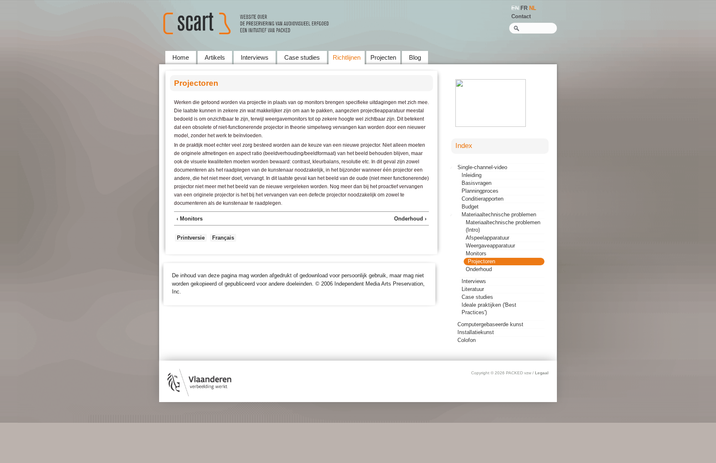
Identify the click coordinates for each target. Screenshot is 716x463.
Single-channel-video (482, 167)
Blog (415, 57)
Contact (521, 16)
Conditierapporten (482, 199)
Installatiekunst (475, 332)
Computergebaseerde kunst (490, 324)
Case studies (302, 57)
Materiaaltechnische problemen (499, 214)
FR (523, 8)
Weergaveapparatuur (490, 245)
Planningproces (480, 191)
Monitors (476, 253)
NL (532, 8)
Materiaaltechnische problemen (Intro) (503, 226)
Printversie (191, 238)
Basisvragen (476, 183)
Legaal (542, 373)
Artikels (215, 57)
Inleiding (471, 175)
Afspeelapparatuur (487, 238)
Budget (470, 207)
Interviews (254, 57)
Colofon (466, 340)
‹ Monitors (190, 219)
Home (180, 57)
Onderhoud (479, 269)
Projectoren (481, 261)
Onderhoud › (410, 219)
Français (223, 238)
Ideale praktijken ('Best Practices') (489, 308)
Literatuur (473, 289)
